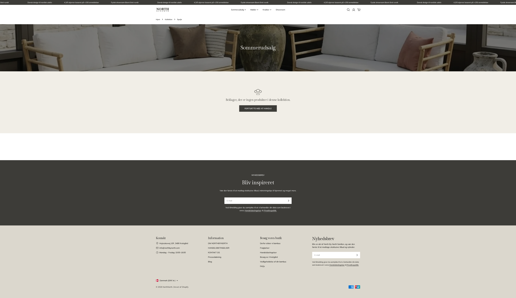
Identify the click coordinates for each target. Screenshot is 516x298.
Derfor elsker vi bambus (270, 243)
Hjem (158, 19)
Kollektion (168, 19)
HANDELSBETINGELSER (218, 248)
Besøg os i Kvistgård (269, 257)
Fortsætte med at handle (258, 108)
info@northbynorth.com (169, 248)
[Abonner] (288, 201)
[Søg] (348, 9)
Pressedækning (214, 257)
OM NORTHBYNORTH (218, 243)
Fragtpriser (264, 248)
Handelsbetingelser (253, 210)
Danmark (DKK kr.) (167, 280)
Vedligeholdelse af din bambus (273, 261)
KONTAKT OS (214, 252)
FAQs (262, 266)
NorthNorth (167, 287)
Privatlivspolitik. (270, 210)
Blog (210, 261)
